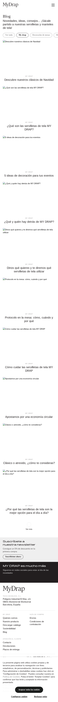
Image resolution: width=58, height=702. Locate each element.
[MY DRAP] (10, 4)
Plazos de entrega (11, 649)
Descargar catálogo (12, 625)
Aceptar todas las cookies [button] (29, 690)
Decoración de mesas (41, 35)
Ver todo (9, 35)
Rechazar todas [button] (40, 697)
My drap (22, 35)
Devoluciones (9, 646)
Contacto (7, 642)
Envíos (33, 618)
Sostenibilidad (9, 628)
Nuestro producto (11, 621)
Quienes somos (10, 618)
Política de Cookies (11, 677)
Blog (5, 632)
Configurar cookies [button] (19, 697)
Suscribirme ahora (13, 557)
